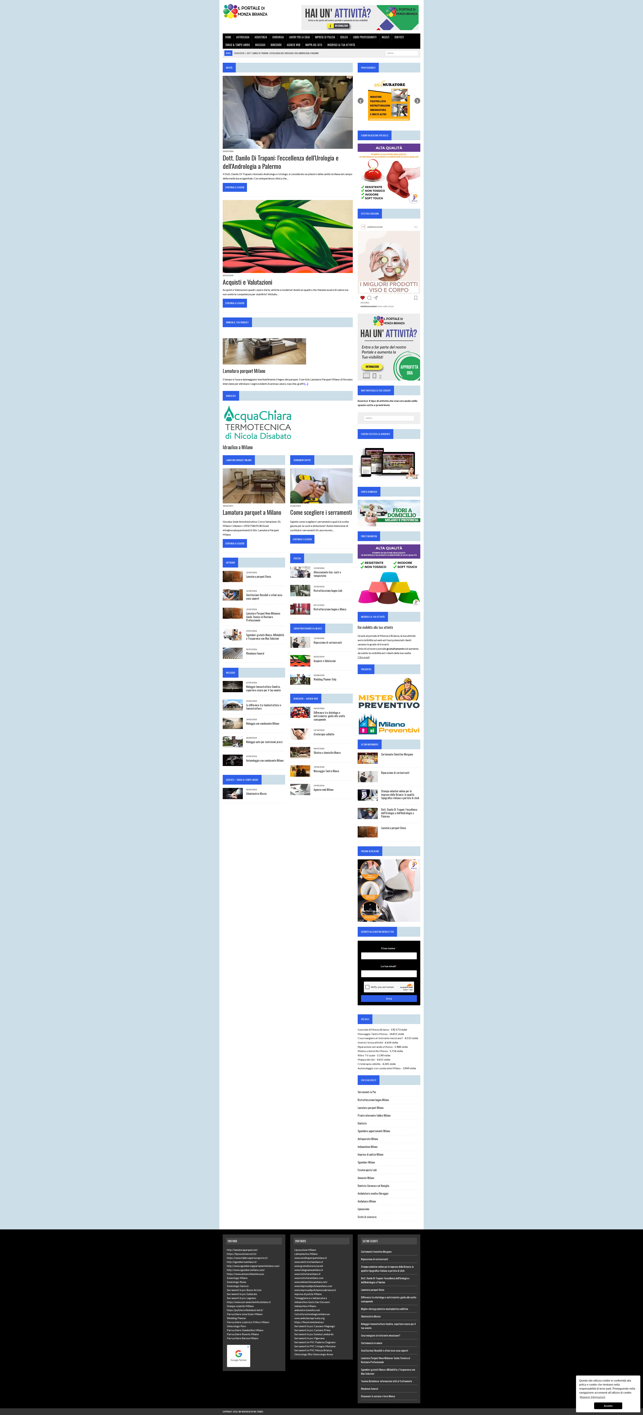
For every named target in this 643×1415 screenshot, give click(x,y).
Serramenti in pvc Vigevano (309, 1338)
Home (228, 37)
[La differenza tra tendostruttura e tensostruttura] (233, 708)
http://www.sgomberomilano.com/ (246, 1269)
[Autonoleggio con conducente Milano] (233, 763)
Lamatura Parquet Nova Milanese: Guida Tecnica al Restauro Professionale (263, 616)
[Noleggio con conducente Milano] (233, 726)
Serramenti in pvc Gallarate (242, 1294)
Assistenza (261, 37)
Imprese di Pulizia (325, 37)
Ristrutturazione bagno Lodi (328, 591)
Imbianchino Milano (367, 1147)
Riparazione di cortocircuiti (328, 642)
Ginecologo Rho (303, 1354)
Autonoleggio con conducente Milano (264, 760)
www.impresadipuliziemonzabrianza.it (315, 1289)
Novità (229, 67)
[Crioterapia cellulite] (300, 737)
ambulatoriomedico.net (307, 1310)
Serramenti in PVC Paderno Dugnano (315, 1342)
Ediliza (344, 37)
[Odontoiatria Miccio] (233, 797)
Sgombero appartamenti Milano (374, 1131)
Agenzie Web (293, 45)
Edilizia (297, 558)
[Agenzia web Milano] (300, 792)
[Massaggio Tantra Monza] (300, 774)
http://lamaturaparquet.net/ (242, 1249)
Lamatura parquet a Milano (252, 512)
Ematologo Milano (237, 1277)
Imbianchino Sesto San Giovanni (312, 1302)
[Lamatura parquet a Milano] (254, 501)
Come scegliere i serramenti (321, 512)
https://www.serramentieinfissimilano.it (249, 1302)
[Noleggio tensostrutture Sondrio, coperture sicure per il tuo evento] (233, 690)
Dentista (362, 1123)
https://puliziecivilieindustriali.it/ (245, 1310)
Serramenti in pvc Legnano (241, 1298)
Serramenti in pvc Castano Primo (312, 1330)
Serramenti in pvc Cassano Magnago (314, 1326)
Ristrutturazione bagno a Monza (330, 609)
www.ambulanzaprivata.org (309, 1318)
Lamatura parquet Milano (244, 370)
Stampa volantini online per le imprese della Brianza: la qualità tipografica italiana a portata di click (400, 794)
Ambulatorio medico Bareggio (373, 1193)
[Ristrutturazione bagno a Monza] (300, 612)
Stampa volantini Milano (240, 1306)
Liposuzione (363, 1209)
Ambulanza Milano (367, 1201)
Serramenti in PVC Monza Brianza (313, 1350)
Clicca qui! (364, 657)
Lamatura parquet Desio (258, 577)
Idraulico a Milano (238, 447)
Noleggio (260, 45)
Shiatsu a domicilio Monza (327, 753)
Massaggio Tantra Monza (326, 771)
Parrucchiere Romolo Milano (243, 1334)
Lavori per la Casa (299, 37)
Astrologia (242, 37)
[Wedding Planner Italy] (300, 682)
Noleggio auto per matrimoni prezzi (264, 742)
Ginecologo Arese (323, 1354)
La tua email (389, 966)
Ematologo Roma (236, 1281)
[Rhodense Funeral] (233, 656)
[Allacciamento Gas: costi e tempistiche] (300, 575)
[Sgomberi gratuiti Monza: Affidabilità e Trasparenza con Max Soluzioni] (233, 638)
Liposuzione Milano (305, 1249)
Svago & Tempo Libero (237, 45)
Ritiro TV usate (366, 1055)
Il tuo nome (389, 948)
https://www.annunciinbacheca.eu (245, 1273)
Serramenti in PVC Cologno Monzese (315, 1346)
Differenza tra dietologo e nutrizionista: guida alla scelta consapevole (329, 716)
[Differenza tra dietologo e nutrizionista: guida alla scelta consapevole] (300, 715)
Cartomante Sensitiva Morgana (397, 754)
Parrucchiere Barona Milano (242, 1338)
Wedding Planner (236, 1318)
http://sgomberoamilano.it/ (242, 1261)
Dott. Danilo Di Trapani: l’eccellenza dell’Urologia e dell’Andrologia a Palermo (281, 162)
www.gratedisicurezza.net (308, 1265)
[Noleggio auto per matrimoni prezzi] (233, 745)
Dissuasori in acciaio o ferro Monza (378, 1396)
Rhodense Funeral (255, 653)
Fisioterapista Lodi (367, 1170)
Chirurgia (278, 37)
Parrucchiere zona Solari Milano (245, 1314)
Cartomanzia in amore (371, 1343)
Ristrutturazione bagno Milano (373, 1100)
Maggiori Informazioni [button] (592, 1397)
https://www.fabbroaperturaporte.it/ (247, 1257)
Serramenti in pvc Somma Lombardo (314, 1334)
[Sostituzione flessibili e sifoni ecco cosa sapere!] (233, 598)
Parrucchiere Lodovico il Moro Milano (248, 1322)
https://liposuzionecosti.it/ (242, 1253)
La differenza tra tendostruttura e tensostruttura (263, 707)
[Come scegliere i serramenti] (321, 501)
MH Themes (258, 1411)
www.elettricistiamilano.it (308, 1261)
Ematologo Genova (237, 1285)
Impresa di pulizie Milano (370, 1154)
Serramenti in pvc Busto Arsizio (244, 1289)
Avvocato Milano (366, 1178)
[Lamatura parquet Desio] (233, 579)
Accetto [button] (608, 1405)
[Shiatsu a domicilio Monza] (300, 756)
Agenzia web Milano (323, 790)
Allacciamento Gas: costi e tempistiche (327, 574)
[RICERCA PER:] (402, 53)
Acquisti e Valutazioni (247, 282)
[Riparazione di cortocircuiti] (300, 645)
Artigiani (230, 562)
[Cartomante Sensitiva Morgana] (368, 761)
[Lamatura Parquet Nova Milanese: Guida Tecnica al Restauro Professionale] (233, 616)
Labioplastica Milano (306, 1253)
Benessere (276, 45)
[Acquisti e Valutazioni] (288, 270)
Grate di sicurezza (367, 1217)
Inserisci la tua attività (341, 45)
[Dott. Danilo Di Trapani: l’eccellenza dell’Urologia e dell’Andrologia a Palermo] (288, 146)
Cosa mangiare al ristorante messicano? (380, 1038)
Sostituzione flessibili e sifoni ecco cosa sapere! (264, 596)
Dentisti (399, 37)
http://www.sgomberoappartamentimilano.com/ (253, 1265)
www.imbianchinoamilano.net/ (311, 1281)
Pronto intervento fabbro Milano (374, 1115)
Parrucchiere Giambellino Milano (245, 1330)
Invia (389, 998)
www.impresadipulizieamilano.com (313, 1285)
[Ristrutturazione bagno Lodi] (300, 594)
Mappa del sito (313, 45)
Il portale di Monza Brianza (373, 1029)
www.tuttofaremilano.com (308, 1277)
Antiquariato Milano (368, 1139)
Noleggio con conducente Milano (262, 723)
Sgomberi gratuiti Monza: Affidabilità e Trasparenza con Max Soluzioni (265, 636)
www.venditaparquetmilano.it (310, 1257)
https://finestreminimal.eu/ (309, 1322)
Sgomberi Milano (366, 1162)
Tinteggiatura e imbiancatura (310, 1298)
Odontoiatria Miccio (256, 794)
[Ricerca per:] (389, 418)
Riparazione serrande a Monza (375, 1046)
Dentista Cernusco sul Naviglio (373, 1186)
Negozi (385, 37)
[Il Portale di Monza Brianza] (254, 11)
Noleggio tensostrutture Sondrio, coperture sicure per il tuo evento (263, 688)
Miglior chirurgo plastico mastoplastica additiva (384, 1309)
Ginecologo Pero (236, 1326)
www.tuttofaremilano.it (307, 1273)
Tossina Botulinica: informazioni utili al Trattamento (386, 1381)
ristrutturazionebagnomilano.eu (312, 1314)
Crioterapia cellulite (324, 734)
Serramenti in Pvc (302, 460)
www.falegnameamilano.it (308, 1269)
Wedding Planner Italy (325, 679)
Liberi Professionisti (365, 37)
